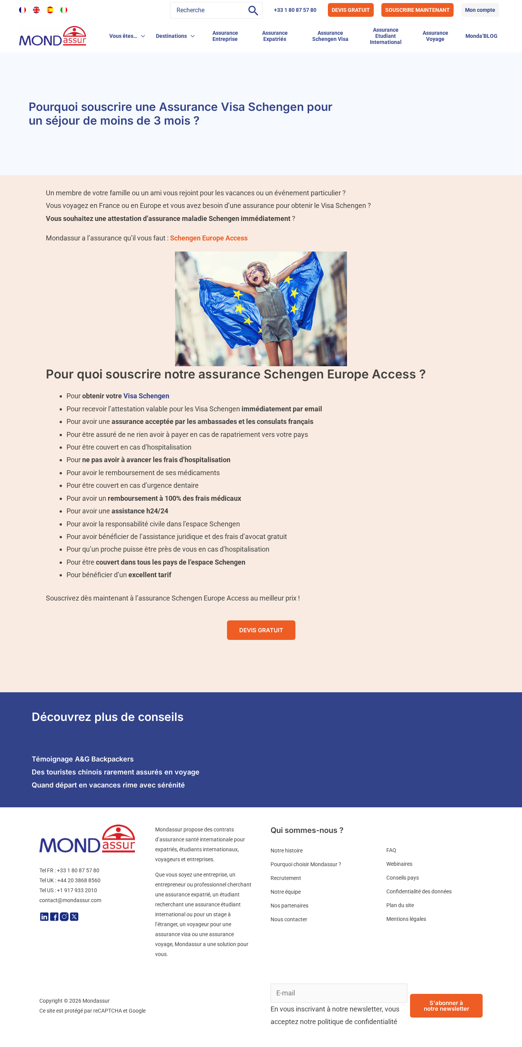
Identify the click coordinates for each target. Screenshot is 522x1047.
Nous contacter (289, 919)
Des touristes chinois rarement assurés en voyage (115, 772)
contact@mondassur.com (70, 900)
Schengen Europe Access (209, 238)
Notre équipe (286, 892)
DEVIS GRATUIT (351, 10)
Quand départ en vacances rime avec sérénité (108, 785)
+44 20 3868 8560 (79, 880)
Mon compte (480, 10)
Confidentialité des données (419, 891)
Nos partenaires (289, 906)
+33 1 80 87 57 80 (295, 10)
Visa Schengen (146, 396)
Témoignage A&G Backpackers (83, 759)
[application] (141, 36)
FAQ (391, 850)
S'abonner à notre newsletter (446, 1005)
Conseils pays (402, 878)
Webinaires (399, 864)
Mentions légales (406, 919)
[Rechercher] (253, 10)
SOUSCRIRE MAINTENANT (417, 10)
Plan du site (400, 905)
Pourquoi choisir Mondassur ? (306, 864)
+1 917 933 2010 (77, 890)
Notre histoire (287, 850)
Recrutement (286, 878)
